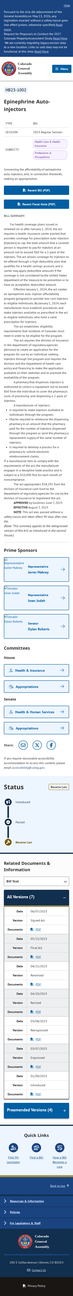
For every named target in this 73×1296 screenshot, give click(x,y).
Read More (60, 38)
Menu (64, 69)
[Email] (23, 745)
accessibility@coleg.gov (28, 768)
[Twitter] (37, 745)
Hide (67, 5)
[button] (36, 1201)
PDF (38, 929)
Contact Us (39, 1270)
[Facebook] (51, 745)
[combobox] (36, 881)
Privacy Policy (36, 1286)
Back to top (57, 1186)
